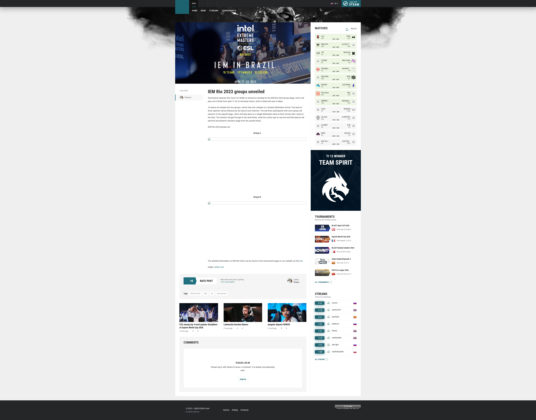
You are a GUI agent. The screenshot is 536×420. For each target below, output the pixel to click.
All (347, 29)
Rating (235, 410)
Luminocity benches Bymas (236, 324)
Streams (213, 10)
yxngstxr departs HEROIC (279, 324)
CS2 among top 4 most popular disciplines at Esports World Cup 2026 (198, 326)
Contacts (244, 410)
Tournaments (229, 10)
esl (212, 293)
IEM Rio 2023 (195, 293)
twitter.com (219, 267)
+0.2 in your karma (227, 282)
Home (194, 10)
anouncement (221, 293)
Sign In (243, 379)
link (301, 261)
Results (354, 29)
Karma (226, 410)
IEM (205, 293)
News (194, 3)
